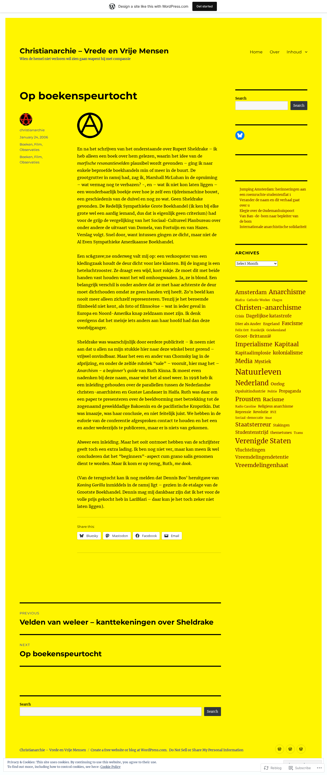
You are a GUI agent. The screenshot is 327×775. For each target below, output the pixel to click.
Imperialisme (253, 344)
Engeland (271, 323)
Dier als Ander (248, 323)
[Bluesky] (239, 135)
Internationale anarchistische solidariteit (273, 227)
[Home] (279, 749)
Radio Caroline (245, 406)
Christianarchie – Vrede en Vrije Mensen (94, 50)
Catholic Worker (258, 300)
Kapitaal (286, 344)
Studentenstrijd (251, 432)
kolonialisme (288, 353)
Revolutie (260, 412)
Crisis (239, 316)
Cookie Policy (110, 767)
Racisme (273, 399)
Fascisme (292, 323)
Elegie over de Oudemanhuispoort (267, 211)
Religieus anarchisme (275, 406)
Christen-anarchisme (268, 308)
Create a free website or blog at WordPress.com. (129, 750)
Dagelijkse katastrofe (268, 316)
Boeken (26, 144)
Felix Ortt (242, 330)
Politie (272, 391)
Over (274, 52)
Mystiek (262, 361)
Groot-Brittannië (253, 336)
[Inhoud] (301, 749)
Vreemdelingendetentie (262, 457)
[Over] (290, 749)
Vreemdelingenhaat (261, 465)
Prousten (248, 399)
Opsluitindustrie (250, 391)
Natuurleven (258, 372)
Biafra (240, 300)
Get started (204, 6)
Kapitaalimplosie (253, 353)
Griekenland (276, 330)
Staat (268, 418)
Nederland (252, 383)
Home (256, 52)
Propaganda (290, 391)
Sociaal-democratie (249, 418)
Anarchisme (287, 292)
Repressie (243, 412)
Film (38, 144)
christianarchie (32, 130)
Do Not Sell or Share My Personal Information (206, 750)
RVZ (273, 412)
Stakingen (281, 425)
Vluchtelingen (250, 450)
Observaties (29, 150)
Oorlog (278, 383)
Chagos (277, 300)
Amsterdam (251, 292)
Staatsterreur (253, 424)
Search (25, 704)
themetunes (281, 432)
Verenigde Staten (263, 441)
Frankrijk (257, 330)
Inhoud (294, 52)
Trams (298, 433)
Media (243, 361)
